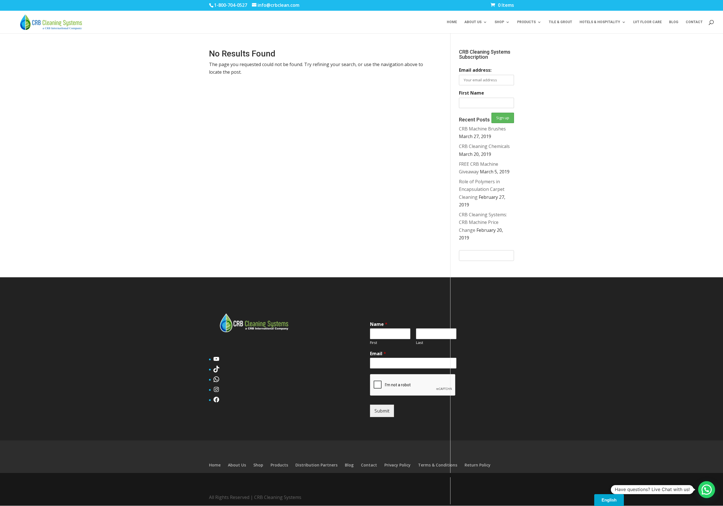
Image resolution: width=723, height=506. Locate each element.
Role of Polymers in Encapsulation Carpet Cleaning (481, 189)
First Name (471, 93)
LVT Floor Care (647, 22)
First (373, 342)
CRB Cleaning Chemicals (484, 146)
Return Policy (478, 465)
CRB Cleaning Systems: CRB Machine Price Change (483, 222)
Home (452, 22)
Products (526, 22)
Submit (381, 411)
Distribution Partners (316, 465)
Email (378, 354)
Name (378, 324)
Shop (499, 22)
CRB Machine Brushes (482, 129)
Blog (673, 22)
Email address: (475, 70)
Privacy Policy (397, 465)
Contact (694, 22)
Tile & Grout (560, 22)
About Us (473, 22)
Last (419, 342)
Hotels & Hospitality (600, 22)
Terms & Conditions (437, 465)
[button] (706, 489)
